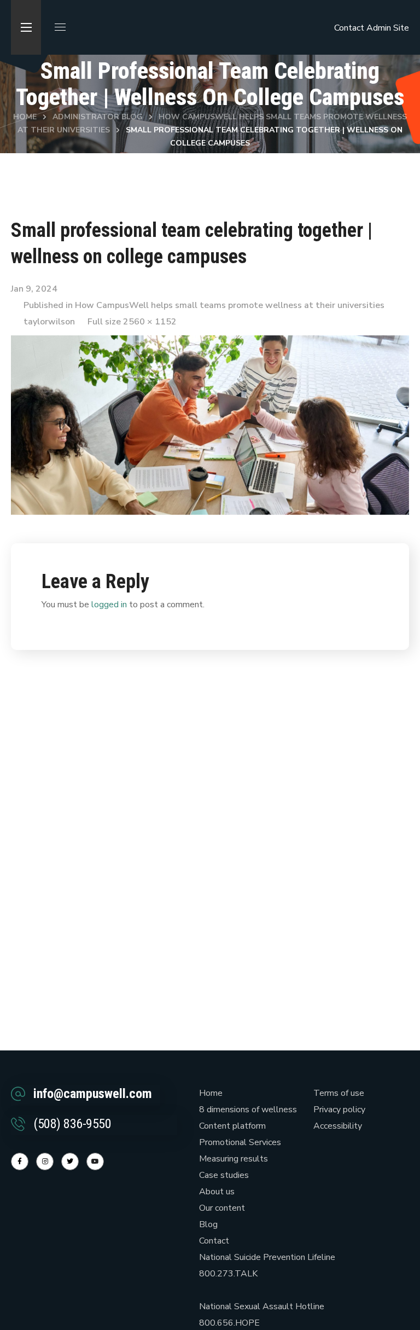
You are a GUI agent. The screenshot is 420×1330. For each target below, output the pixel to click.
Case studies (224, 1175)
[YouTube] (95, 1161)
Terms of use (338, 1093)
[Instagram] (45, 1161)
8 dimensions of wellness (248, 1110)
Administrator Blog (97, 117)
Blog (208, 1224)
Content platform (232, 1126)
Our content (222, 1208)
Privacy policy (339, 1110)
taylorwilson (49, 322)
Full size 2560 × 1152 (132, 322)
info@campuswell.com (92, 1093)
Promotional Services (240, 1142)
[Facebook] (19, 1161)
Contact (349, 28)
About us (217, 1192)
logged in (109, 605)
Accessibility (337, 1126)
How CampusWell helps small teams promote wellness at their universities (229, 305)
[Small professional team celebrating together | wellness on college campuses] (210, 344)
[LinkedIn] (70, 1161)
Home (25, 117)
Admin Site (387, 28)
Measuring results (233, 1159)
